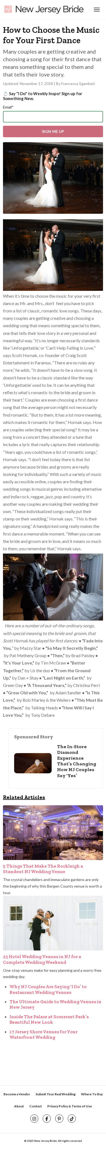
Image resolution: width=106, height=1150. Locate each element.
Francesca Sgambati (78, 83)
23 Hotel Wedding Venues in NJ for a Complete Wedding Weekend (42, 959)
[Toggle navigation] (96, 9)
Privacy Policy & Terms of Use (69, 1106)
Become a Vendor (17, 1094)
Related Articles (24, 797)
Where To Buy (92, 1094)
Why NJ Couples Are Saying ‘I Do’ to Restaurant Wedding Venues (48, 989)
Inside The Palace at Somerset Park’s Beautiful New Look (49, 1019)
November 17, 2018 (37, 83)
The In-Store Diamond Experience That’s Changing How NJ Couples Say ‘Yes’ (76, 761)
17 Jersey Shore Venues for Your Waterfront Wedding (43, 1034)
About (19, 1106)
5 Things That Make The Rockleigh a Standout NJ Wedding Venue (43, 868)
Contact (35, 1106)
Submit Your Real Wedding (56, 1094)
